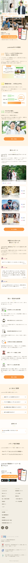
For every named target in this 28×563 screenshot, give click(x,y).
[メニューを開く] (26, 2)
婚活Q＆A (17, 496)
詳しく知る (14, 139)
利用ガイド (4, 504)
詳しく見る (14, 377)
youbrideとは (4, 490)
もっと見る (14, 229)
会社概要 (3, 512)
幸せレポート (4, 493)
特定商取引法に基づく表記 (7, 520)
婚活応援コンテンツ (19, 490)
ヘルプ (3, 506)
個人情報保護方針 (5, 514)
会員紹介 (3, 501)
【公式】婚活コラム (19, 498)
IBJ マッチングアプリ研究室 (15, 451)
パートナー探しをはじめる (9, 37)
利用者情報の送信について (7, 522)
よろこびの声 (17, 493)
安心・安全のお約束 (5, 498)
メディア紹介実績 (18, 501)
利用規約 (3, 517)
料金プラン (4, 496)
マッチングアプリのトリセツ (15, 454)
